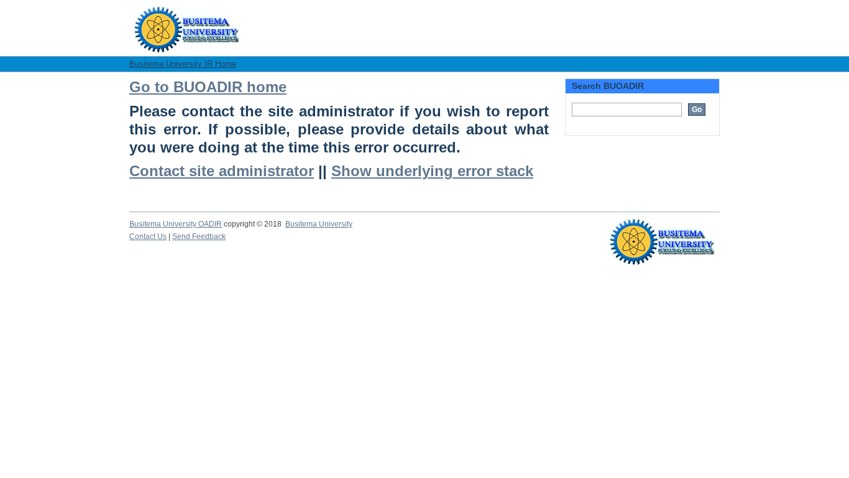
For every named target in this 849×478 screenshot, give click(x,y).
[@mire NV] (662, 231)
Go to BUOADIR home (208, 87)
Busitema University (318, 224)
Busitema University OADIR (175, 224)
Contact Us (148, 236)
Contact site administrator (221, 171)
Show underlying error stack (432, 171)
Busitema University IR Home (182, 63)
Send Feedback (199, 236)
